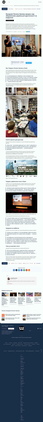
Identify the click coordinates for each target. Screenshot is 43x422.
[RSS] (29, 270)
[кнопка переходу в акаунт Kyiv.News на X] (39, 328)
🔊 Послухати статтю (10, 20)
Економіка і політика (20, 344)
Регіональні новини (27, 344)
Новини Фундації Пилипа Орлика (11, 310)
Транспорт (13, 344)
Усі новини (10, 342)
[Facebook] (14, 270)
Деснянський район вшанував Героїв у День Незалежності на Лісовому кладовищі (21, 300)
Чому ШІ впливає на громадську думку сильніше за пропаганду (29, 300)
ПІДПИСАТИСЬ (11, 328)
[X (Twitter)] (16, 270)
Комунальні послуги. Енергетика (28, 342)
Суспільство (15, 31)
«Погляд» (33, 28)
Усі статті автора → (10, 283)
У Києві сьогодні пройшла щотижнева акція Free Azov (37, 299)
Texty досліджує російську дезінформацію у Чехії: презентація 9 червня (12, 315)
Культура (38, 344)
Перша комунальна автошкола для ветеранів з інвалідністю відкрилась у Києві (5, 301)
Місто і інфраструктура (7, 344)
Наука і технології (18, 345)
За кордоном (30, 345)
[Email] (27, 270)
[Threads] (40, 328)
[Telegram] (29, 31)
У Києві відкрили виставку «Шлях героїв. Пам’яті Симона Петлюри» (12, 318)
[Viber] (28, 31)
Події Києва (15, 342)
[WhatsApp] (26, 31)
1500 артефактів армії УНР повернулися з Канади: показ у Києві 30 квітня (33, 318)
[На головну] (4, 2)
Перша (6, 342)
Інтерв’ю (12, 345)
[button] (9, 2)
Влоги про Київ (24, 345)
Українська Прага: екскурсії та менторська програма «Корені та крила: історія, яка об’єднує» (33, 315)
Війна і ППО (20, 342)
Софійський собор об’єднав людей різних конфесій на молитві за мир (13, 300)
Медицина (36, 342)
